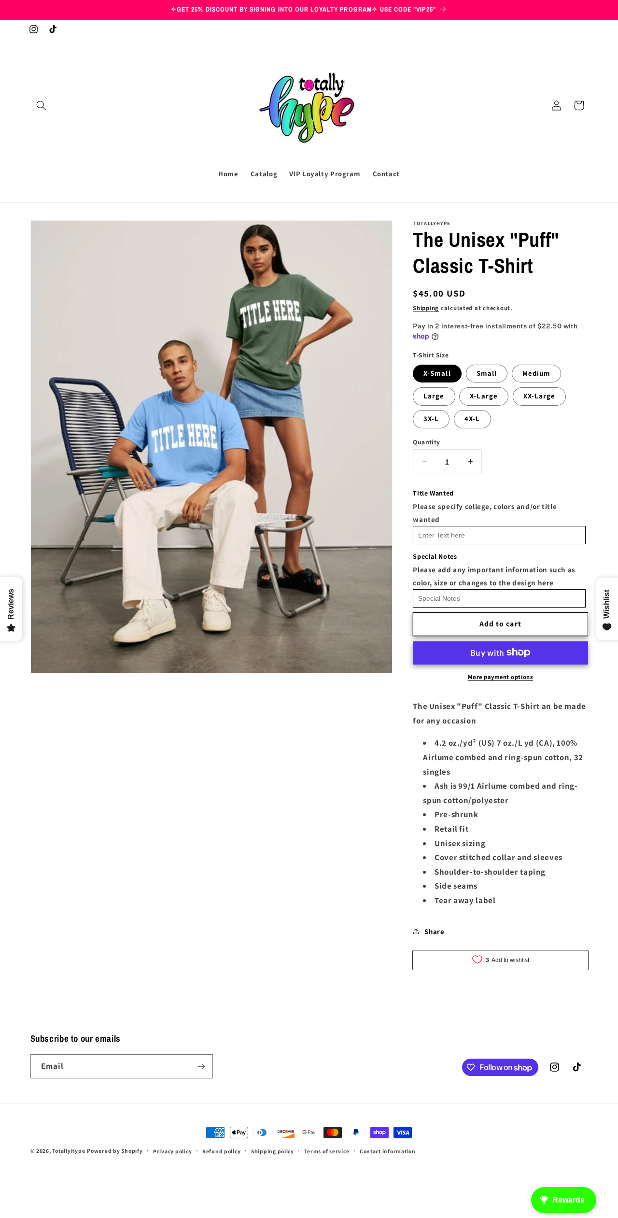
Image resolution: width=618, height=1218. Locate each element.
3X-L (431, 418)
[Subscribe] (201, 1066)
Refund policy (221, 1151)
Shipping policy (272, 1151)
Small (487, 372)
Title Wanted (433, 493)
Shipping (426, 307)
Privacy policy (172, 1151)
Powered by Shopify (114, 1150)
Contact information (388, 1151)
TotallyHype (68, 1150)
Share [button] (434, 930)
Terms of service (326, 1151)
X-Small (436, 372)
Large (433, 395)
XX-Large (539, 395)
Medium (536, 372)
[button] (41, 105)
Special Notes (435, 556)
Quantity (426, 441)
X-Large (483, 395)
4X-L (472, 418)
